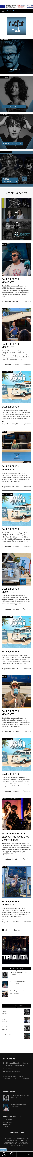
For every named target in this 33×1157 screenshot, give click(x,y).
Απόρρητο (4, 1150)
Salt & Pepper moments (17, 981)
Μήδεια (4, 1019)
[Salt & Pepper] (16, 387)
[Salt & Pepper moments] (16, 259)
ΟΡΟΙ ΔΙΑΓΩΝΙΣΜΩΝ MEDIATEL (16, 1141)
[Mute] (12, 1154)
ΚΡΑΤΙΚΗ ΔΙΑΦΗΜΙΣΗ (16, 1145)
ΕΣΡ (19, 1144)
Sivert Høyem (6, 1027)
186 (16, 930)
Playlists (4, 77)
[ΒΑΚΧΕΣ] (16, 169)
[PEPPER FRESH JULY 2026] (16, 131)
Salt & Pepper (10, 407)
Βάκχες (4, 1011)
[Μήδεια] (27, 1020)
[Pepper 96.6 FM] (16, 34)
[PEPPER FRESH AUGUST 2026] (16, 94)
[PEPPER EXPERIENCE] (16, 56)
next (19, 930)
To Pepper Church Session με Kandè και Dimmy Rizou (15, 836)
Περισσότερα (27, 301)
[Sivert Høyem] (27, 1028)
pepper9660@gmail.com (13, 1071)
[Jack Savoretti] (27, 1036)
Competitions (6, 40)
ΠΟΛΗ (4, 244)
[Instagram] (10, 10)
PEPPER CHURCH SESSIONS (11, 798)
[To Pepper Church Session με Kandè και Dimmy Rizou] (16, 814)
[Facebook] (8, 10)
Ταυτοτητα (13, 1144)
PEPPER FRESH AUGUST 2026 (18, 972)
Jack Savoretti (6, 1035)
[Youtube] (13, 10)
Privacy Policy (9, 1138)
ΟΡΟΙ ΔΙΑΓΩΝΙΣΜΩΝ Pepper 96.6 (17, 1139)
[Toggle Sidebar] (3, 11)
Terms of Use (20, 1138)
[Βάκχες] (27, 1012)
